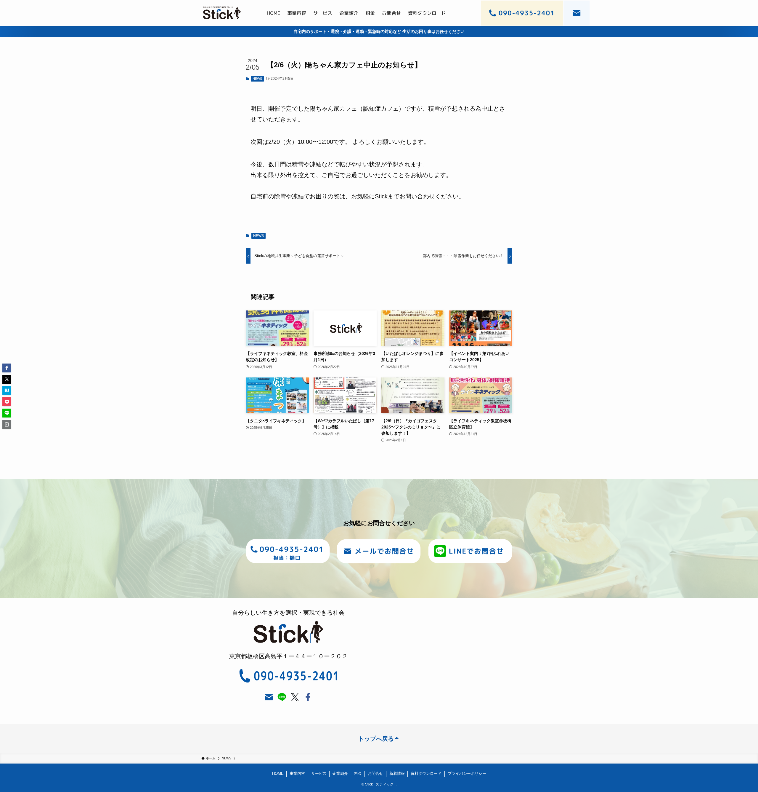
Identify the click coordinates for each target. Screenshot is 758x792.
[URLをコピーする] (6, 424)
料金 (358, 773)
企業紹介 (340, 773)
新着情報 (397, 773)
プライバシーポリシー (467, 773)
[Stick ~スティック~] (222, 13)
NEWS (257, 78)
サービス (319, 773)
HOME (278, 773)
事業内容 (297, 773)
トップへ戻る (376, 738)
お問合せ (375, 773)
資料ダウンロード (426, 773)
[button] (6, 368)
